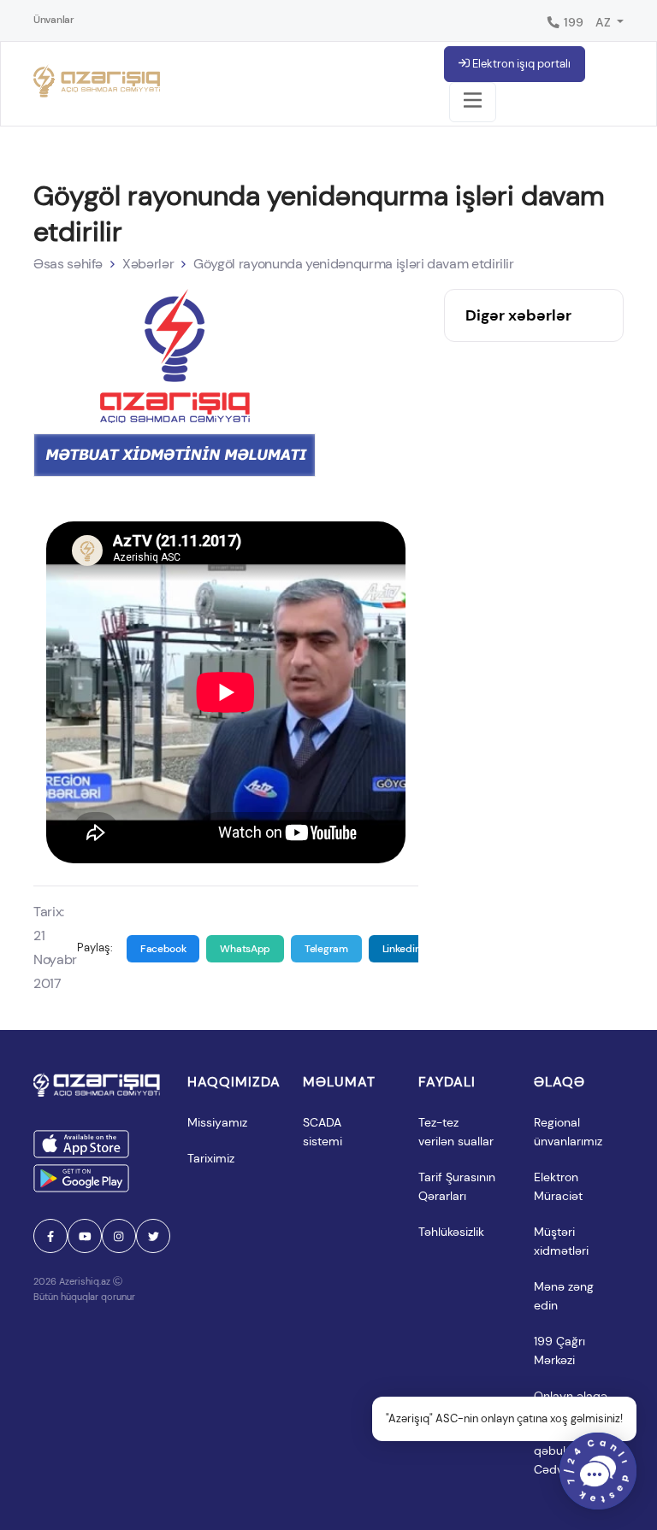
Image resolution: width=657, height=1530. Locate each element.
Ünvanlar (53, 19)
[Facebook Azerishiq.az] (50, 1236)
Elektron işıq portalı (520, 63)
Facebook (163, 949)
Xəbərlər (148, 264)
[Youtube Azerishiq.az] (85, 1236)
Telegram (326, 949)
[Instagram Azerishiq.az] (119, 1236)
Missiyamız (217, 1122)
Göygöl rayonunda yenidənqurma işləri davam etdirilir (353, 264)
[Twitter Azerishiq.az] (153, 1236)
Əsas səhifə (68, 264)
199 (572, 22)
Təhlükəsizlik (451, 1231)
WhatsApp (245, 949)
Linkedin (401, 949)
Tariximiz (210, 1158)
